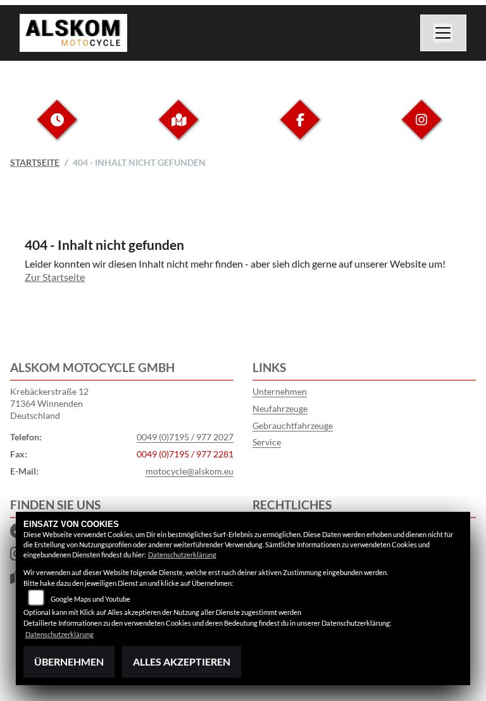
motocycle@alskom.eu (190, 471)
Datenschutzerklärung (182, 554)
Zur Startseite (55, 277)
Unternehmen (279, 391)
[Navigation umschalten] (443, 33)
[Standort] (178, 129)
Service (266, 442)
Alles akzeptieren (181, 661)
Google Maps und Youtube (90, 599)
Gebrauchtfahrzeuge (292, 425)
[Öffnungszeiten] (57, 129)
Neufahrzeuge (280, 408)
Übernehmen (69, 661)
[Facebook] (300, 129)
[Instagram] (421, 129)
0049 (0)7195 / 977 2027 (185, 436)
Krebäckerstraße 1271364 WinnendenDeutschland (49, 403)
